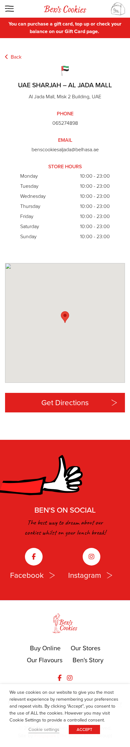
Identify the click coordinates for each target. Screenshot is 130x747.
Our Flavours (44, 660)
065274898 (65, 123)
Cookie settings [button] (43, 729)
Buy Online (45, 648)
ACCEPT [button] (84, 730)
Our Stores (85, 648)
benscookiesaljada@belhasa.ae (65, 149)
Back (15, 56)
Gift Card (75, 31)
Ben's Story (88, 660)
